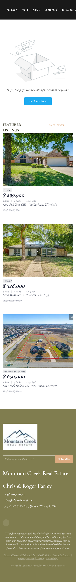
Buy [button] (25, 10)
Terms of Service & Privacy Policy (20, 555)
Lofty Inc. (26, 565)
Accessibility (52, 558)
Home (12, 10)
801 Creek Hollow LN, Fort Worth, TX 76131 (30, 386)
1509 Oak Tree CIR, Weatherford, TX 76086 (30, 204)
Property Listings (26, 558)
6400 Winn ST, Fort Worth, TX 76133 (26, 295)
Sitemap (40, 558)
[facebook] (6, 522)
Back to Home (38, 101)
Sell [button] (37, 10)
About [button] (51, 10)
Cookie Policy (44, 555)
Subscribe (64, 459)
